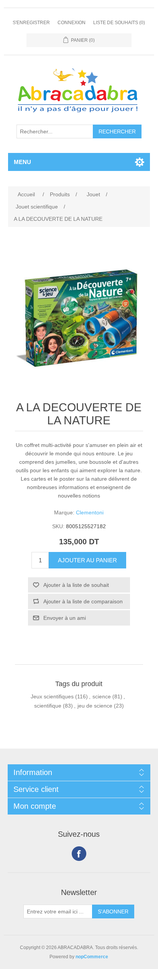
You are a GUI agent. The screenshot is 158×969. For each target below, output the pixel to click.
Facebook (79, 853)
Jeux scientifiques (52, 696)
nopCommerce (92, 956)
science (101, 696)
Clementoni (90, 512)
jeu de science (94, 706)
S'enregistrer (31, 22)
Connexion (72, 22)
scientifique (47, 706)
